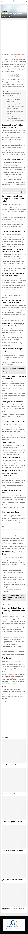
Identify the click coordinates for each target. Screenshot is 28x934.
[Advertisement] (14, 38)
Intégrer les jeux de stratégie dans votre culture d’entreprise (12, 697)
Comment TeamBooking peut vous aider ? (11, 694)
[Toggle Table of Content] (16, 75)
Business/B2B (4, 11)
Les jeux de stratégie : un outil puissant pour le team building (13, 692)
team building (18, 54)
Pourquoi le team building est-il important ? (11, 689)
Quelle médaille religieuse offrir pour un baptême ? (12, 793)
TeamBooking (14, 676)
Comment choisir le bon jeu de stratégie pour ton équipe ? (12, 700)
